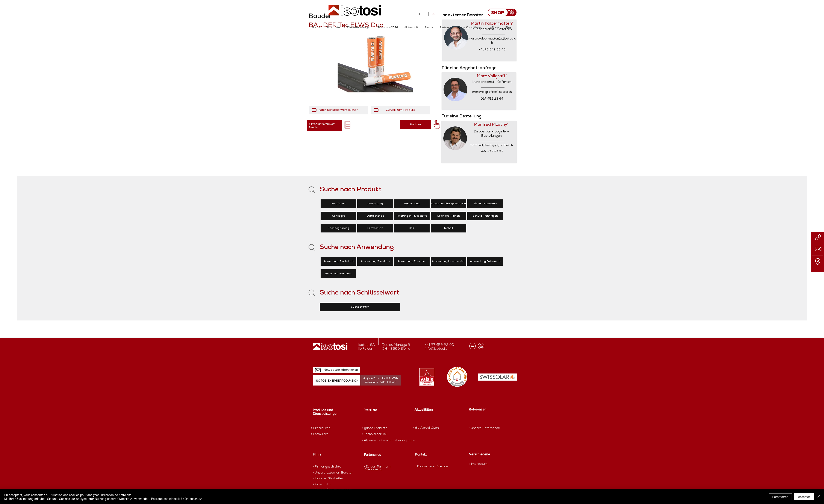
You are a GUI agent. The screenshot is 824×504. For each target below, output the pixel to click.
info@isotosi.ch (437, 349)
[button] (349, 27)
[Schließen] (818, 497)
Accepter (804, 497)
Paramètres (780, 497)
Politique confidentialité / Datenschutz (176, 498)
